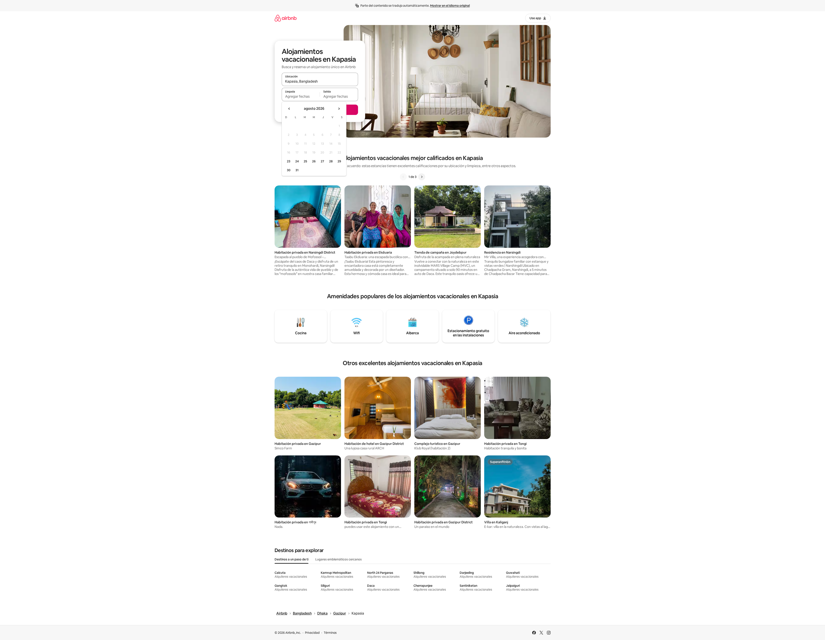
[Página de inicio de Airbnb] (286, 18)
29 (339, 161)
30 (289, 170)
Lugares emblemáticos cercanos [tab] (338, 559)
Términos (330, 633)
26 (314, 161)
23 (288, 161)
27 (322, 161)
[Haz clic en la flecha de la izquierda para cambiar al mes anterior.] (289, 108)
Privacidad (312, 633)
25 (305, 161)
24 (297, 161)
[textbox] (300, 96)
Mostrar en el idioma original (450, 6)
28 (331, 161)
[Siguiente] (421, 176)
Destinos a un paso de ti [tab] (291, 559)
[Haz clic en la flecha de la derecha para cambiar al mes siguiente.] (339, 108)
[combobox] (320, 81)
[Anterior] (403, 176)
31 (297, 170)
